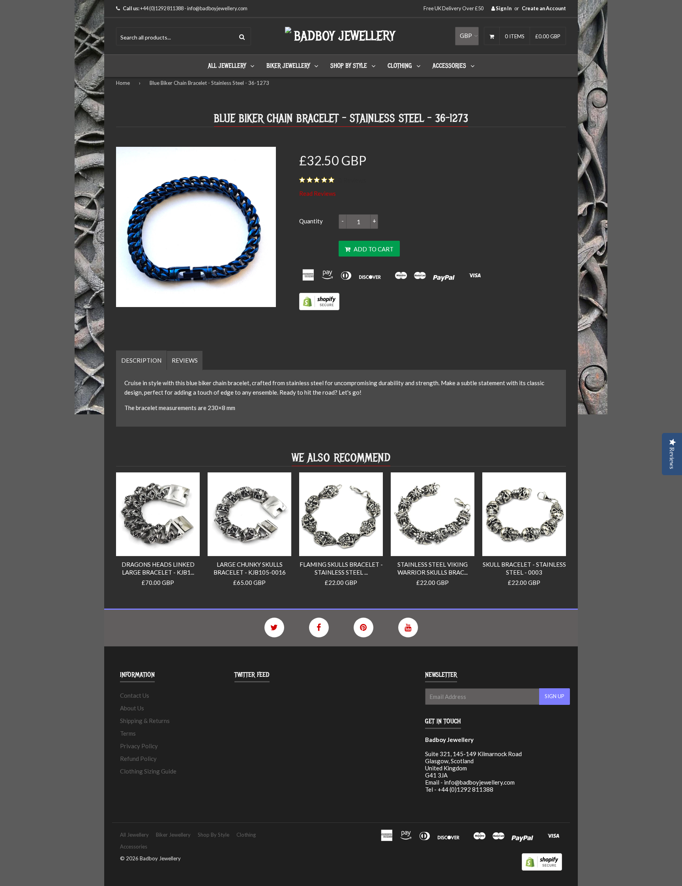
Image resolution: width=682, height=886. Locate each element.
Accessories (449, 66)
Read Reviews (317, 193)
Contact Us (134, 695)
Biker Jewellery (288, 66)
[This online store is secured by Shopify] (319, 307)
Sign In (503, 8)
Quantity (311, 221)
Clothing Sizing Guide (148, 771)
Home (123, 83)
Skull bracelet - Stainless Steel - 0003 (524, 568)
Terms (128, 733)
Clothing (400, 66)
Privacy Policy (139, 745)
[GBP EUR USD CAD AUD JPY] (467, 36)
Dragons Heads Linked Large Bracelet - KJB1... (158, 568)
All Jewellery (227, 66)
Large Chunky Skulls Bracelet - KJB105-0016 (250, 568)
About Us (132, 708)
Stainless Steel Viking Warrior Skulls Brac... (432, 568)
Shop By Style (348, 66)
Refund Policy (138, 758)
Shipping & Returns (145, 720)
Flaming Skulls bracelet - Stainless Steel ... (341, 568)
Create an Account (544, 8)
